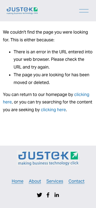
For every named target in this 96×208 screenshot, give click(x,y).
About (35, 181)
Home (17, 181)
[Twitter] (39, 195)
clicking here (53, 110)
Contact (77, 181)
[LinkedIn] (56, 195)
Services (54, 181)
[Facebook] (48, 195)
